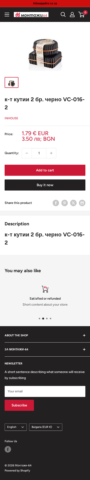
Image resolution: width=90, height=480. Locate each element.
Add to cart (45, 170)
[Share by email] (82, 203)
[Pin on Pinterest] (64, 203)
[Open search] (63, 14)
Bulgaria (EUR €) (42, 427)
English (11, 427)
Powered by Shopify (17, 470)
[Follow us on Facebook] (8, 449)
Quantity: (12, 153)
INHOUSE (11, 118)
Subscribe (19, 405)
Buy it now (45, 185)
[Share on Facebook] (56, 203)
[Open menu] (7, 14)
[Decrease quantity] (27, 153)
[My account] (72, 14)
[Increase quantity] (51, 153)
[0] (81, 14)
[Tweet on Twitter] (73, 203)
